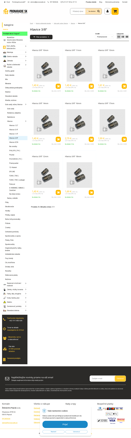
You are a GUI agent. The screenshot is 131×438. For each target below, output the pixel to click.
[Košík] (115, 11)
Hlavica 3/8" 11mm (73, 50)
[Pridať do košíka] (58, 86)
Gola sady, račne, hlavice (61, 23)
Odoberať (120, 378)
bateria (5, 29)
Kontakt (124, 2)
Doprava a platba (40, 412)
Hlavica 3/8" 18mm (73, 156)
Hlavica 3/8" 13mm (106, 50)
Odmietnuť (76, 431)
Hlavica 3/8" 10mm (40, 50)
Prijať (65, 424)
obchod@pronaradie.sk (37, 2)
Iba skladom (92, 11)
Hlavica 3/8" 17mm (106, 103)
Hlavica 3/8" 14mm (40, 103)
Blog (100, 2)
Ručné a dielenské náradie (43, 23)
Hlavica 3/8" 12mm (40, 156)
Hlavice (73, 23)
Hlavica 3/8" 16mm (73, 103)
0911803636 (54, 2)
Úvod (8, 2)
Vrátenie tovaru (39, 419)
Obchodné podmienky (112, 2)
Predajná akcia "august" (11, 34)
